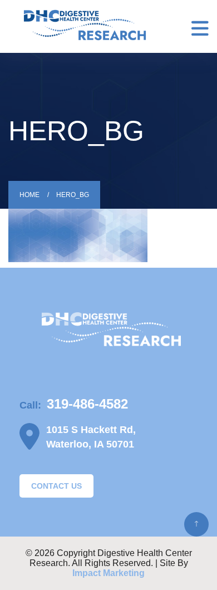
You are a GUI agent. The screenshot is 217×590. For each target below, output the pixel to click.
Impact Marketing (108, 573)
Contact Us (56, 485)
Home (29, 195)
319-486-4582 (87, 403)
